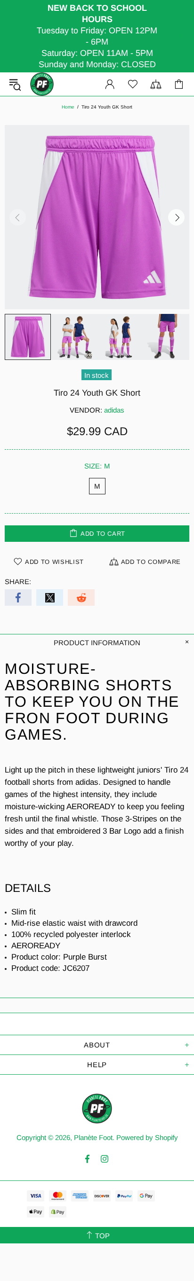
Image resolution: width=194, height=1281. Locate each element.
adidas (114, 410)
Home (68, 106)
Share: (18, 582)
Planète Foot (42, 84)
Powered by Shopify (147, 1137)
